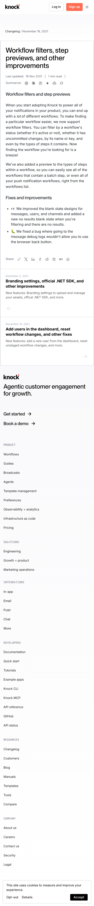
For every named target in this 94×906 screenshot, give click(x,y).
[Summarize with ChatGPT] (26, 83)
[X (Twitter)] (26, 259)
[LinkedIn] (33, 259)
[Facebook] (40, 259)
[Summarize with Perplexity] (40, 83)
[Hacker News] (54, 259)
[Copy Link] (19, 259)
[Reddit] (47, 259)
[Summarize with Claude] (33, 83)
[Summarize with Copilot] (54, 83)
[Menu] (87, 7)
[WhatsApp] (68, 259)
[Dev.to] (61, 259)
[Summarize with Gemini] (47, 83)
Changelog (12, 31)
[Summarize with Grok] (61, 83)
